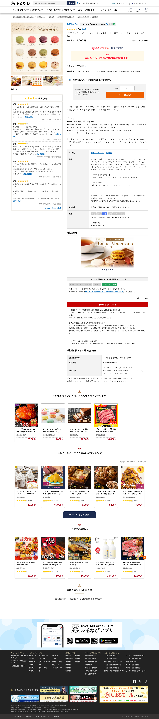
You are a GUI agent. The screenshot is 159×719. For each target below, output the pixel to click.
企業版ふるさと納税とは (133, 668)
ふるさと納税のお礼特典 (133, 659)
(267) (56, 572)
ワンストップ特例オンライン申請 (93, 24)
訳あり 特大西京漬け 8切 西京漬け (79, 563)
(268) (136, 501)
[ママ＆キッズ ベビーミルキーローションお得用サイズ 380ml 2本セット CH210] (106, 548)
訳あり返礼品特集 (90, 659)
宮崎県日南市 (100, 435)
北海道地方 (69, 659)
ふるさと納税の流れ (110, 659)
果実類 (31, 665)
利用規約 (28, 716)
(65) (28, 572)
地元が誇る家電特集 (91, 668)
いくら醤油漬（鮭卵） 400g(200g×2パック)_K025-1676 (26, 430)
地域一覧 (68, 656)
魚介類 (31, 668)
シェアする (144, 298)
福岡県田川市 (21, 568)
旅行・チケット (57, 665)
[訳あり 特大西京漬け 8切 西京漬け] (79, 548)
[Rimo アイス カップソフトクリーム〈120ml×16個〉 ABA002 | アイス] (26, 477)
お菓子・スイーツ (83, 17)
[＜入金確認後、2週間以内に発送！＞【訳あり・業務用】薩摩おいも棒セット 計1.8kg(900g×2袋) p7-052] (132, 477)
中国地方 (77, 656)
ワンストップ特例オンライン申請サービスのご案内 (104, 292)
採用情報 (56, 716)
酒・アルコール (43, 656)
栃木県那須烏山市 (49, 435)
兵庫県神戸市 (72, 24)
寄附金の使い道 (131, 662)
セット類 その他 (57, 668)
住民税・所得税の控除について (114, 671)
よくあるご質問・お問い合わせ (88, 3)
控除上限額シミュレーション (113, 662)
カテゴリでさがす (54, 10)
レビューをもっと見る (53, 208)
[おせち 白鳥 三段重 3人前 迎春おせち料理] (26, 548)
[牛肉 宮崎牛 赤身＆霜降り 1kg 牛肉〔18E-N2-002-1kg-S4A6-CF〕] (132, 548)
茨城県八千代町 (48, 568)
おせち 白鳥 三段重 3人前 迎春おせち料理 (26, 563)
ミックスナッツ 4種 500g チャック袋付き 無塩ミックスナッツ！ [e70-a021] (105, 492)
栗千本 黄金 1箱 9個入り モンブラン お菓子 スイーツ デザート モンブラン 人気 (79, 492)
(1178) (29, 501)
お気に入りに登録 (140, 40)
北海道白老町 (100, 568)
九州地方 (77, 662)
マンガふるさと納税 (132, 665)
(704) (82, 501)
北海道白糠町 (21, 435)
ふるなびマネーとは (75, 65)
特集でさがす (69, 10)
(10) (108, 572)
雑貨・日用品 (43, 668)
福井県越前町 (100, 497)
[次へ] (144, 557)
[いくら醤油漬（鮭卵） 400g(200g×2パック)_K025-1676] (26, 415)
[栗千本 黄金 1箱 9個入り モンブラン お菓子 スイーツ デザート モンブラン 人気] (79, 477)
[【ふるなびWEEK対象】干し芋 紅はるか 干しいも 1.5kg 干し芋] (53, 477)
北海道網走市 (21, 497)
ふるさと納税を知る (86, 10)
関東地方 (68, 665)
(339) (56, 501)
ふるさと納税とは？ (110, 656)
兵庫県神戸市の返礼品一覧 (66, 17)
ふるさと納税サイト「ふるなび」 (23, 17)
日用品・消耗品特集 (91, 671)
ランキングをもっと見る (79, 514)
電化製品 (32, 662)
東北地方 (68, 662)
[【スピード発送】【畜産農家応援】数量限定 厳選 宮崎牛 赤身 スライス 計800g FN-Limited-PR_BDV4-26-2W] (106, 415)
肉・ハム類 (32, 656)
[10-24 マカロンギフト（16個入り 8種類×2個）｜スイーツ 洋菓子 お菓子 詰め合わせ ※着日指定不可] (53, 415)
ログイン (130, 11)
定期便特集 (88, 665)
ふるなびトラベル (140, 3)
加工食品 (55, 656)
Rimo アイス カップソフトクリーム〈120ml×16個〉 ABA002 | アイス (26, 492)
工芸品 (54, 659)
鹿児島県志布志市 (129, 497)
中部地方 (68, 668)
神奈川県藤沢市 (75, 568)
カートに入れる (125, 95)
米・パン (32, 659)
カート (146, 11)
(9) (135, 572)
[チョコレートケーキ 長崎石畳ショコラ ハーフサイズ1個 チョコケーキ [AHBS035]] (79, 415)
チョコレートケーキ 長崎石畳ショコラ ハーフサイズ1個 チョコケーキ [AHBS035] (79, 430)
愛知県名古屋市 (75, 497)
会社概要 (18, 716)
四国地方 (77, 659)
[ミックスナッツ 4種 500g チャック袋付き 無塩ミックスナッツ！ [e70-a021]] (106, 477)
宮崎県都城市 (127, 568)
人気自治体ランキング (18, 666)
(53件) (85, 29)
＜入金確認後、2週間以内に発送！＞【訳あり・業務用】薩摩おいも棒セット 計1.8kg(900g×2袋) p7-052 (132, 492)
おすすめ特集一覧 (90, 656)
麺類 (40, 665)
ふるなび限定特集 (90, 674)
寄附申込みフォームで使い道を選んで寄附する (92, 80)
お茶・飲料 (42, 659)
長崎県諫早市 (74, 435)
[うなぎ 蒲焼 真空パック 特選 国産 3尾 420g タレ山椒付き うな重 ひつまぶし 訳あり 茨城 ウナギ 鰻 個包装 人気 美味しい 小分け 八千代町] (53, 548)
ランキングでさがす (21, 10)
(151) (109, 501)
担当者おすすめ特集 (91, 662)
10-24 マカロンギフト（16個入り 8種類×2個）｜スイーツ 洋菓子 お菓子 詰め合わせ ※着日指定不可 (53, 430)
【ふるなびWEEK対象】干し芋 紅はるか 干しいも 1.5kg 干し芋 (53, 492)
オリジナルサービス (109, 10)
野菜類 (31, 671)
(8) (82, 572)
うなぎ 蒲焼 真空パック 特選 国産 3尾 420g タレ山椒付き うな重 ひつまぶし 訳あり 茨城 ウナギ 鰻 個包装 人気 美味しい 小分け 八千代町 (53, 563)
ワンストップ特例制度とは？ (135, 656)
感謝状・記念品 (57, 662)
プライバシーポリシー (42, 716)
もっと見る (106, 269)
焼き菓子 (95, 17)
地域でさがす (37, 10)
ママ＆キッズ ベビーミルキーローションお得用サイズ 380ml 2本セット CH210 (106, 563)
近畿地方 (51, 17)
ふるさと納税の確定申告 (112, 668)
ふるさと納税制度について (112, 665)
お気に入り (139, 11)
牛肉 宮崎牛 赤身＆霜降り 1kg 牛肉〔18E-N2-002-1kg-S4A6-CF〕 (132, 563)
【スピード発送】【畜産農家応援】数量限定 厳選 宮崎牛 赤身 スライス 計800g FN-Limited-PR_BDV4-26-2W (106, 430)
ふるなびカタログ (121, 3)
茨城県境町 (47, 497)
